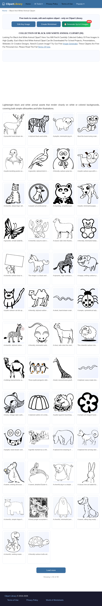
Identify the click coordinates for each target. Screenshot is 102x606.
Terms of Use (67, 4)
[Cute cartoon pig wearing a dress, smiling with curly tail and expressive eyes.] (63, 472)
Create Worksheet (48, 24)
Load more (51, 570)
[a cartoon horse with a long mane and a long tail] (38, 263)
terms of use (44, 47)
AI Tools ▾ (38, 4)
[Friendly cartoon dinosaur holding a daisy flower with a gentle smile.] (14, 474)
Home (28, 4)
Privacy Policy (52, 4)
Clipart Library (10, 596)
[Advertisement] (51, 82)
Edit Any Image (23, 24)
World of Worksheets (54, 600)
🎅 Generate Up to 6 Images (77, 23)
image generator (70, 44)
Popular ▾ (80, 4)
